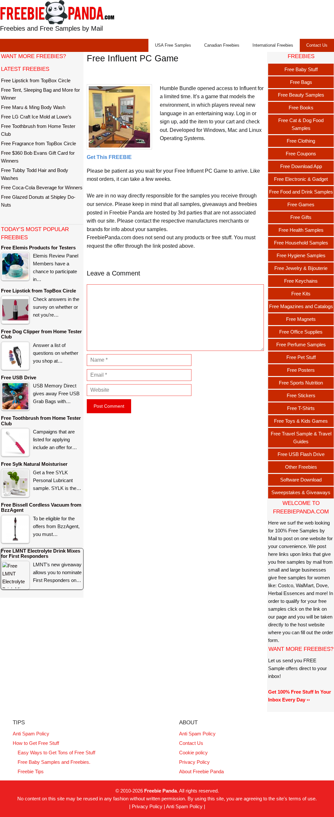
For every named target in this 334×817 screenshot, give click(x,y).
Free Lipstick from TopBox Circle (35, 80)
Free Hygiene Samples (301, 255)
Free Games (300, 204)
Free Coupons (301, 153)
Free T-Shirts (301, 408)
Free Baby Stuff (301, 69)
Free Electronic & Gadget (301, 179)
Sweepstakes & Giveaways (300, 492)
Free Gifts (300, 217)
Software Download (301, 479)
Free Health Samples (301, 230)
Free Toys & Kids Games (301, 421)
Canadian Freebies (221, 45)
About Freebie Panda (201, 771)
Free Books (301, 107)
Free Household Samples (301, 242)
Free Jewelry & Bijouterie (300, 268)
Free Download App (301, 166)
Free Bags (301, 82)
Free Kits (301, 293)
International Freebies (272, 45)
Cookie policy (193, 752)
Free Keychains (301, 281)
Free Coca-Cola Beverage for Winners (42, 187)
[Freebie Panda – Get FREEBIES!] (57, 12)
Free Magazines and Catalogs (301, 306)
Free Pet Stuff (301, 357)
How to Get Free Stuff (36, 743)
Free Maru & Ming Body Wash (33, 107)
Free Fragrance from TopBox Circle (38, 143)
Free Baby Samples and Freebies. (54, 762)
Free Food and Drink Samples (301, 192)
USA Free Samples (173, 45)
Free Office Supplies (301, 332)
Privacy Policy (194, 762)
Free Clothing (301, 141)
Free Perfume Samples (301, 344)
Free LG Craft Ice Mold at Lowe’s (36, 116)
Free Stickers (301, 395)
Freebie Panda (160, 790)
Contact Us (316, 45)
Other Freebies (301, 467)
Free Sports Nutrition (301, 382)
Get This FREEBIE (109, 157)
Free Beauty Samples (301, 95)
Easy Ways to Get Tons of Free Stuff (56, 752)
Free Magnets (301, 319)
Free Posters (301, 370)
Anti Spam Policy (31, 733)
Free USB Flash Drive (301, 454)
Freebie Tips (31, 771)
